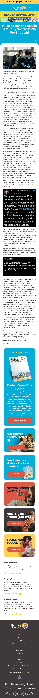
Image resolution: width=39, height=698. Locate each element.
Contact (19, 663)
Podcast (20, 641)
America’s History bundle (14, 318)
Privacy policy (30, 684)
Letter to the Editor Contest (19, 672)
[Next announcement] (35, 2)
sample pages (18, 331)
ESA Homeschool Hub (19, 644)
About (19, 634)
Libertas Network (30, 688)
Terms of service (15, 686)
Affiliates (19, 650)
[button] (4, 8)
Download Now (19, 420)
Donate (19, 660)
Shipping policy (10, 688)
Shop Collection (16, 447)
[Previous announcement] (3, 2)
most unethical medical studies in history (18, 98)
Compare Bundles (19, 669)
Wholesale (19, 653)
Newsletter (22, 37)
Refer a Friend (19, 647)
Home (13, 37)
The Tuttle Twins (18, 684)
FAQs (19, 656)
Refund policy (27, 686)
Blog (19, 637)
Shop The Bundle (16, 474)
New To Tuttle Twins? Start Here (19, 666)
